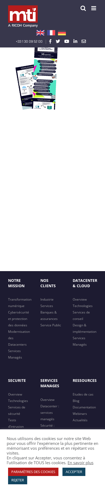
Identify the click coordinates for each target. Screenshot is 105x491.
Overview (80, 299)
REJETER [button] (17, 480)
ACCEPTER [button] (74, 471)
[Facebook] (50, 41)
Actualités (80, 420)
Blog (76, 400)
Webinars (80, 413)
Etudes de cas (83, 394)
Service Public (50, 325)
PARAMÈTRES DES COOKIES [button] (33, 471)
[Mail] (83, 41)
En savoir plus (80, 462)
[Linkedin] (75, 41)
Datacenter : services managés (49, 412)
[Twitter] (58, 41)
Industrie (47, 299)
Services (46, 306)
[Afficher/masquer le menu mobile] (94, 8)
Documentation (84, 407)
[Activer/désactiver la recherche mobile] (83, 8)
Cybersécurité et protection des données (18, 318)
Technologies (83, 306)
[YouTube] (66, 41)
